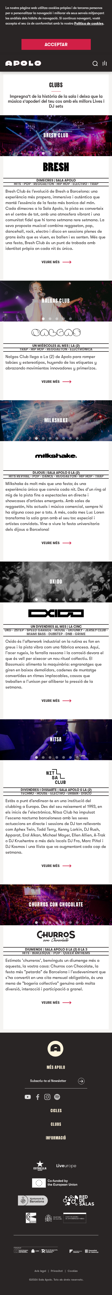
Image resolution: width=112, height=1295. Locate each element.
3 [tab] (56, 153)
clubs (56, 1124)
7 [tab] (77, 438)
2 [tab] (50, 153)
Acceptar (56, 44)
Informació (56, 1138)
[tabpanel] (56, 135)
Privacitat (57, 1270)
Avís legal (40, 1270)
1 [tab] (43, 153)
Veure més (51, 262)
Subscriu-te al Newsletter (48, 1081)
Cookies (73, 1270)
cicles (56, 1111)
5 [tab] (70, 153)
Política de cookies (88, 23)
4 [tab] (63, 153)
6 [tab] (70, 438)
